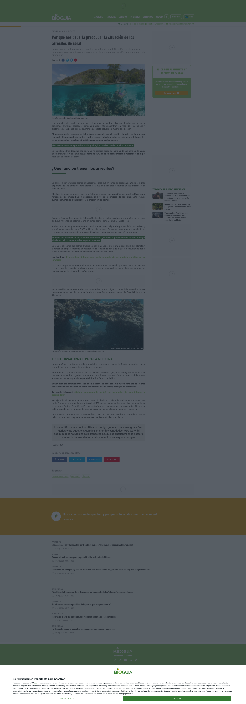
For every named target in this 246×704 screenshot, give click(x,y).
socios (36, 683)
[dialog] (123, 684)
